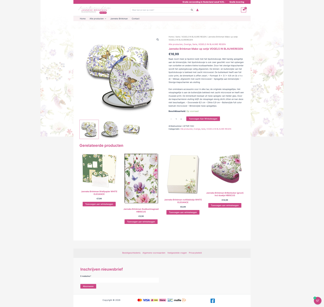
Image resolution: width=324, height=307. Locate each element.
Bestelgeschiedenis (131, 252)
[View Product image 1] (89, 129)
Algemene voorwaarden (154, 252)
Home (171, 37)
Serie (178, 37)
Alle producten (176, 44)
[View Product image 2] (110, 129)
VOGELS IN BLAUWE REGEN (194, 37)
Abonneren (88, 286)
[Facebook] (212, 300)
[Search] (192, 10)
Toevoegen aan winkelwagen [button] (99, 204)
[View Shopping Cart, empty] (243, 9)
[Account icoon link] (197, 10)
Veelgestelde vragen (177, 252)
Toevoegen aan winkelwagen (203, 118)
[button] (105, 18)
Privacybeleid (195, 252)
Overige (187, 44)
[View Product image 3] (131, 129)
